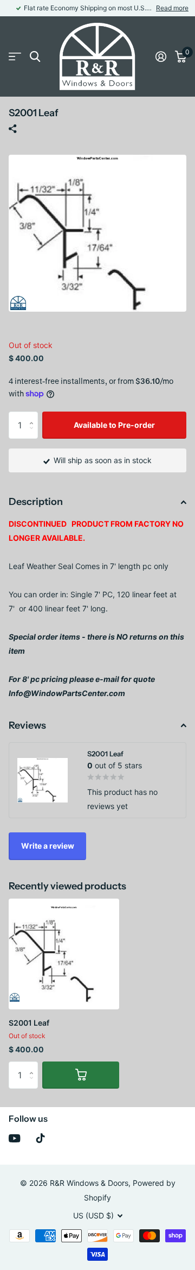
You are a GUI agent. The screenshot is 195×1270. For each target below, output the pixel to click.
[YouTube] (14, 1138)
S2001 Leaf (29, 1022)
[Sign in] (160, 56)
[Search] (35, 57)
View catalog (15, 56)
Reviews (27, 725)
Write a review (47, 845)
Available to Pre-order (114, 424)
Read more (172, 8)
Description (36, 502)
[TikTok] (40, 1138)
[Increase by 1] (33, 415)
